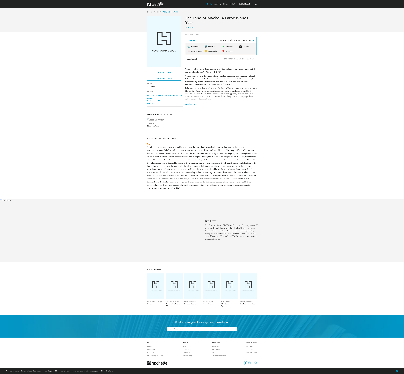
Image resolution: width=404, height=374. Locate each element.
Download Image (164, 78)
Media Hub (216, 349)
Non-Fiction (151, 104)
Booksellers (216, 346)
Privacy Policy (187, 355)
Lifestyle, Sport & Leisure (155, 101)
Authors (218, 4)
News (225, 4)
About (185, 343)
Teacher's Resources (219, 355)
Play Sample (165, 72)
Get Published (244, 4)
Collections (151, 349)
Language (150, 98)
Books (209, 4)
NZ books (150, 352)
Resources (216, 343)
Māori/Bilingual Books (155, 355)
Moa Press (249, 346)
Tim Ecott (190, 27)
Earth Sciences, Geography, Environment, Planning (164, 95)
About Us (186, 349)
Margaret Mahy (251, 352)
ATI (213, 352)
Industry (233, 4)
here (110, 371)
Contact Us (186, 352)
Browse (149, 346)
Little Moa (249, 349)
